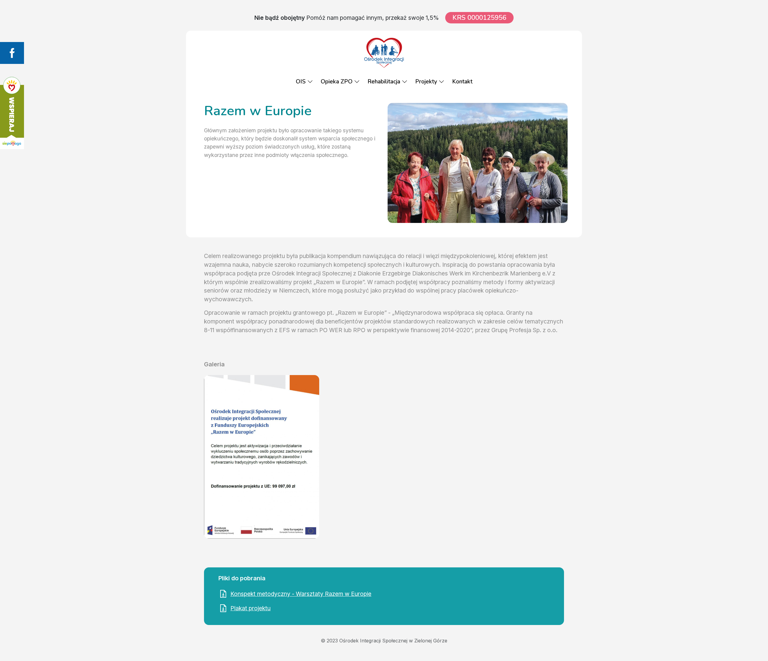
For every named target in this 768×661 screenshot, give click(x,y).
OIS (301, 82)
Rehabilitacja (385, 82)
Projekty (427, 82)
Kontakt (462, 82)
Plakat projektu (250, 608)
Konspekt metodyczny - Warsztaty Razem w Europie (300, 593)
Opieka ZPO (337, 82)
